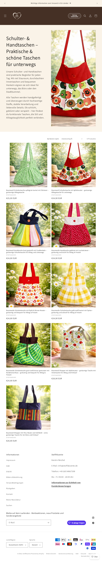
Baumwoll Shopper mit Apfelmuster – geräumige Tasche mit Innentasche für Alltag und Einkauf (73, 372)
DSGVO (9, 471)
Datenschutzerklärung (66, 554)
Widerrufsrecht (51, 554)
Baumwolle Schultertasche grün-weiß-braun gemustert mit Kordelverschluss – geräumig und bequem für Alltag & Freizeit (27, 373)
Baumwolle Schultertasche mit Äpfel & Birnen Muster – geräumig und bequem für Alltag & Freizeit (26, 311)
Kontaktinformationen (88, 556)
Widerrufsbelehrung (14, 477)
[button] (5, 16)
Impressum (10, 460)
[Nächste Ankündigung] (97, 3)
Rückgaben (10, 488)
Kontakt (9, 494)
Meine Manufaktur (13, 500)
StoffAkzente (27, 554)
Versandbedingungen (14, 483)
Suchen (9, 505)
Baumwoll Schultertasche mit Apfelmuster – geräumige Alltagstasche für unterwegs (71, 191)
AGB (8, 466)
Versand (83, 554)
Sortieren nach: (53, 139)
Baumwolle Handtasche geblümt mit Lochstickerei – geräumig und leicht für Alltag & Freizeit (70, 251)
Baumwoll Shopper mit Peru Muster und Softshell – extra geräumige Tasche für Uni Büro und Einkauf (27, 434)
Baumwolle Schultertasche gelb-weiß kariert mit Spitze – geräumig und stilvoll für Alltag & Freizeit (72, 311)
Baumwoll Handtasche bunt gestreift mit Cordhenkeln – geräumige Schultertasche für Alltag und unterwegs (26, 251)
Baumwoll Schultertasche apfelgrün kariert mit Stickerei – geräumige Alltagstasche (27, 191)
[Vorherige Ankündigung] (5, 3)
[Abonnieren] (48, 523)
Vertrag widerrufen (74, 15)
